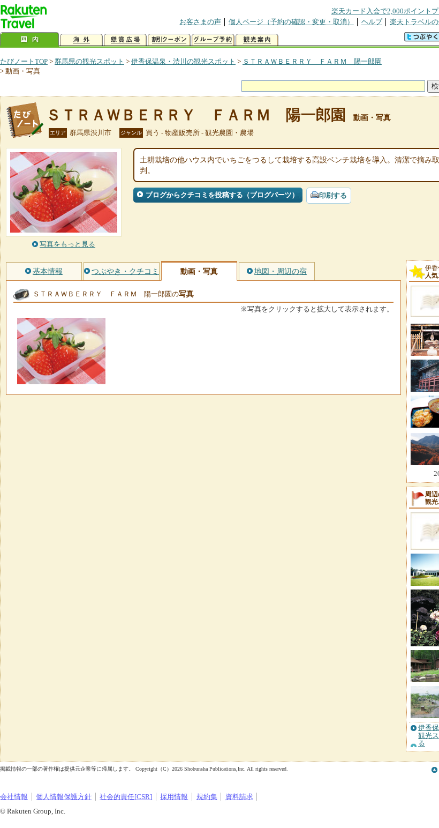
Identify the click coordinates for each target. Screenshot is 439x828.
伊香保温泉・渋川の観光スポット (183, 61)
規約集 (206, 797)
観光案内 (257, 40)
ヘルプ (371, 22)
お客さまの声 (200, 22)
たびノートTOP (24, 61)
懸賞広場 (125, 40)
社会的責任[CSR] (126, 797)
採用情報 (174, 797)
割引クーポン (169, 40)
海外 (81, 40)
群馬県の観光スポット (89, 61)
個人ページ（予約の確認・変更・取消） (291, 22)
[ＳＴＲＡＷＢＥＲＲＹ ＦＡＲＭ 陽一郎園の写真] (61, 379)
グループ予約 (213, 40)
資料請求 (239, 797)
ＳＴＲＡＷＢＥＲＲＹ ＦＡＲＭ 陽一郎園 (312, 61)
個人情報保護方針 (64, 797)
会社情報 (14, 797)
